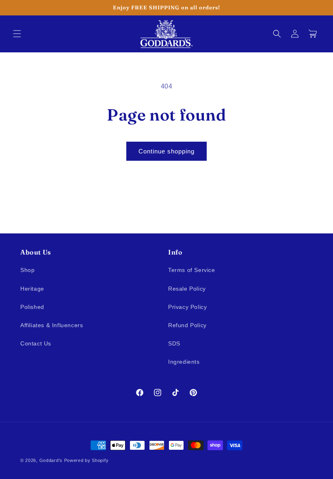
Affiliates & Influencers (51, 325)
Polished (32, 307)
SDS (174, 343)
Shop (27, 270)
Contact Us (35, 343)
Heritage (32, 288)
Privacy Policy (187, 307)
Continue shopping (166, 151)
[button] (17, 34)
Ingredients (184, 361)
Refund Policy (187, 325)
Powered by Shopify (86, 460)
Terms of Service (191, 270)
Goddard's (51, 460)
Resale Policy (187, 288)
